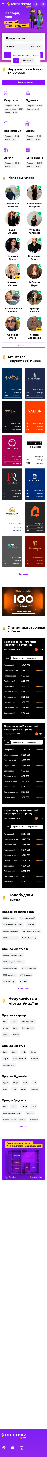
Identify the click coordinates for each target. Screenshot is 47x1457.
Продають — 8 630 (12, 106)
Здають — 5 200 (11, 113)
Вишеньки (29, 1113)
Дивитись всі (23, 574)
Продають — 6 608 (34, 136)
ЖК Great (30, 925)
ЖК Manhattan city (29, 938)
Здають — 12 (10, 167)
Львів (15, 1028)
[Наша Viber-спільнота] (4, 1448)
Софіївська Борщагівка (12, 1113)
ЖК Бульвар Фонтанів (31, 931)
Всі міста (23, 1127)
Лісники (24, 1107)
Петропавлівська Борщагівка (14, 1120)
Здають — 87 (10, 140)
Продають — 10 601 (34, 106)
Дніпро (5, 1035)
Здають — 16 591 (33, 167)
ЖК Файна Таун (9, 981)
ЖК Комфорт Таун (10, 938)
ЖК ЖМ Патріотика (10, 931)
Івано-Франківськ (27, 1022)
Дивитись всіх (23, 345)
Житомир (34, 1059)
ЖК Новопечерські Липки (12, 925)
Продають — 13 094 (12, 163)
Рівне (14, 1089)
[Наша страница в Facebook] (13, 1448)
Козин (14, 1107)
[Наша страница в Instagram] (22, 1448)
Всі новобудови (23, 988)
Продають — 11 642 (34, 163)
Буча (5, 1089)
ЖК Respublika (25, 975)
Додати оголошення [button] (25, 82)
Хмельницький (27, 1028)
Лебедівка (34, 1120)
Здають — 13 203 (33, 140)
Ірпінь (25, 1083)
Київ (5, 1022)
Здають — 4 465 (33, 109)
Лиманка (34, 1089)
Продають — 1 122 (12, 136)
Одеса (5, 1028)
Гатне (34, 1107)
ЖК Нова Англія (9, 918)
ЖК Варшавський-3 (27, 918)
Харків (14, 1022)
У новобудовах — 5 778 (14, 109)
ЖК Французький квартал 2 (13, 962)
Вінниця (16, 1035)
